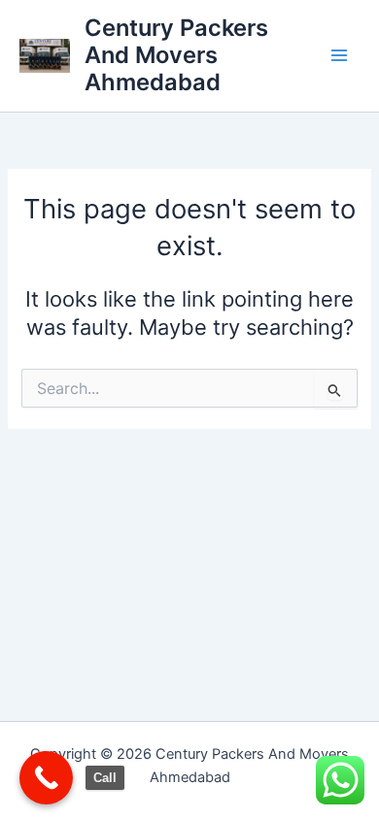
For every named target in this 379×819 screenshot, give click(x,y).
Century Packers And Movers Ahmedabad (176, 55)
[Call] (46, 777)
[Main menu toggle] (339, 55)
